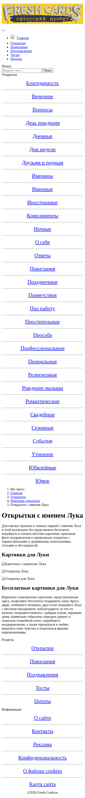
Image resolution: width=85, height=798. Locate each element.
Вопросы (42, 109)
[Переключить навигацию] (3, 30)
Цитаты (16, 59)
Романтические (43, 401)
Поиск (6, 66)
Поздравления (21, 51)
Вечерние (42, 96)
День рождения (43, 123)
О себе (42, 242)
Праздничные (42, 282)
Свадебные (42, 414)
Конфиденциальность (42, 757)
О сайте (42, 718)
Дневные (43, 136)
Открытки (18, 43)
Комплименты (42, 215)
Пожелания (18, 47)
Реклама (42, 744)
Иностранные (42, 202)
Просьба (42, 335)
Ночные (42, 229)
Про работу (42, 308)
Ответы (42, 255)
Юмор (42, 481)
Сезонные (43, 428)
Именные (42, 189)
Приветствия (42, 295)
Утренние (42, 454)
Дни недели (42, 149)
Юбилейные (42, 467)
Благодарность (42, 83)
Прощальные (42, 361)
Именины (42, 176)
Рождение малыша (42, 388)
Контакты (42, 731)
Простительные (42, 321)
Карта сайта (42, 784)
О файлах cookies (42, 771)
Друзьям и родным (42, 162)
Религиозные (42, 374)
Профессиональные (42, 348)
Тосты (15, 55)
